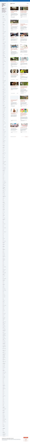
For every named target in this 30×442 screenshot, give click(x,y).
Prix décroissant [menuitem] (23, 5)
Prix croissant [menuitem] (26, 5)
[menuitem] (4, 14)
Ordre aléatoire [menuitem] (20, 5)
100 (15, 136)
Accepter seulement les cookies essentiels (26, 439)
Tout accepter (25, 437)
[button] (3, 16)
